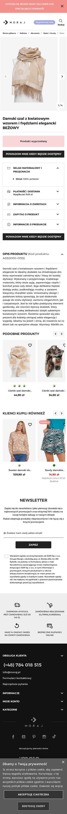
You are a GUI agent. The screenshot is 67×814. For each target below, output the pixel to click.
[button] (61, 22)
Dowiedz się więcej (51, 786)
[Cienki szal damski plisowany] (19, 361)
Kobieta (23, 33)
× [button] (63, 762)
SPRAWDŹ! (38, 8)
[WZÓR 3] (24, 386)
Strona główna (9, 33)
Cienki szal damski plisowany (19, 391)
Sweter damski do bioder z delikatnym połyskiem (19, 470)
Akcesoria (35, 33)
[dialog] (33, 786)
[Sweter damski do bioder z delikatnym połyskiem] (19, 440)
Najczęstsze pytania (15, 684)
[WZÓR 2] (19, 386)
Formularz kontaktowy (17, 678)
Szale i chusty (49, 33)
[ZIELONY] (54, 465)
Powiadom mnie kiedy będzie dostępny (33, 154)
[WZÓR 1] (14, 386)
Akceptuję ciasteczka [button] (33, 794)
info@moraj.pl (11, 672)
